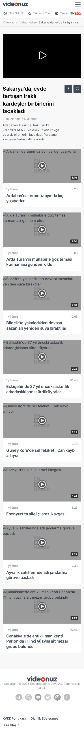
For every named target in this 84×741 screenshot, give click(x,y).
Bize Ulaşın (11, 725)
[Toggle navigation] (78, 4)
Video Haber (28, 22)
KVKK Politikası (14, 718)
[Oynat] (42, 56)
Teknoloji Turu (42, 13)
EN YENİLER (16, 13)
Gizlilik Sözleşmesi (44, 718)
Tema (63, 13)
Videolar (8, 22)
